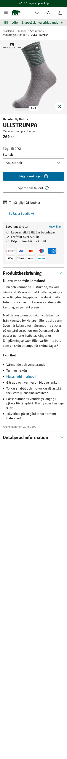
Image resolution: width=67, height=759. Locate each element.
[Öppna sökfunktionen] (37, 12)
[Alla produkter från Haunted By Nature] (12, 46)
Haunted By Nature (15, 119)
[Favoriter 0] (48, 12)
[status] (33, 108)
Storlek (8, 155)
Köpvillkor (55, 226)
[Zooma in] (59, 106)
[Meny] (5, 12)
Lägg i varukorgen (30, 176)
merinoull (29, 376)
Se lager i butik (19, 214)
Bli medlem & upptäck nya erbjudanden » (33, 22)
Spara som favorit (30, 188)
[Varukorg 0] (60, 12)
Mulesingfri (14, 376)
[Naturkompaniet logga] (15, 12)
